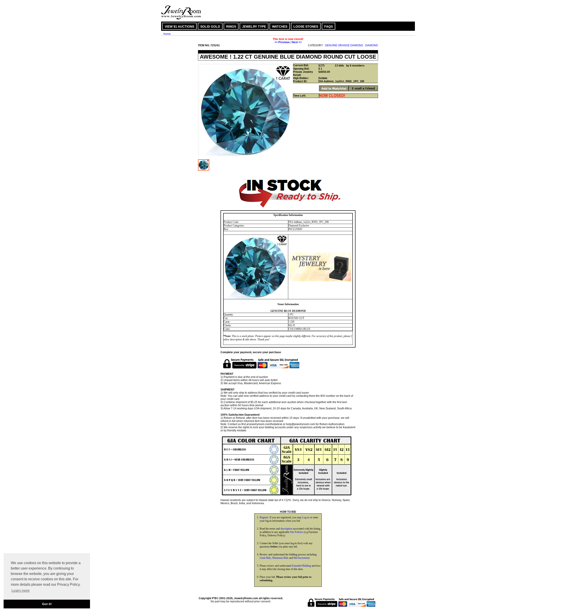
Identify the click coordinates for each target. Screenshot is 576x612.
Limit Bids (265, 557)
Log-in (305, 517)
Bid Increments (302, 557)
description (286, 528)
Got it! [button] (47, 604)
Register (264, 517)
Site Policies (296, 532)
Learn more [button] (20, 590)
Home (167, 33)
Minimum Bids (280, 557)
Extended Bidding (301, 565)
